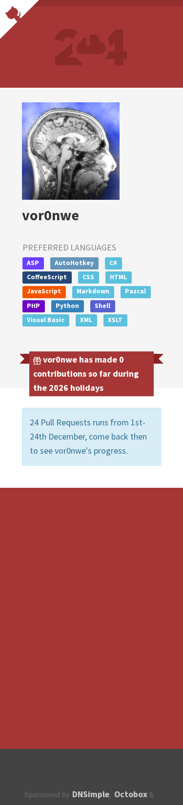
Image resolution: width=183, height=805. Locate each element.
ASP (33, 263)
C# (113, 263)
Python (67, 306)
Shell (102, 306)
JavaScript (44, 291)
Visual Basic (45, 320)
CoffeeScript (47, 277)
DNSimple (90, 794)
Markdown (93, 291)
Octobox (130, 794)
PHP (33, 306)
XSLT (115, 320)
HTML (118, 277)
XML (86, 320)
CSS (88, 277)
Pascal (135, 291)
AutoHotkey (74, 263)
